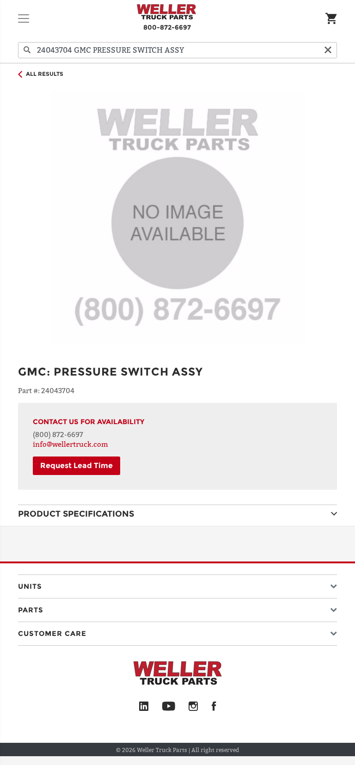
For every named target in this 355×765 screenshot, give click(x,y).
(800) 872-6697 (58, 434)
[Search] (27, 50)
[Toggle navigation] (23, 18)
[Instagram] (193, 706)
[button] (177, 584)
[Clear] (327, 50)
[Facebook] (214, 706)
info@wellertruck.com (70, 444)
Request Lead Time (76, 465)
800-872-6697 (167, 27)
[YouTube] (168, 706)
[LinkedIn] (143, 706)
